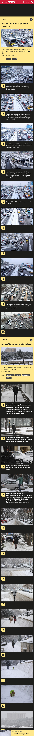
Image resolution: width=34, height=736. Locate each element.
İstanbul (14, 59)
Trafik (8, 59)
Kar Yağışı (17, 375)
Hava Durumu (25, 375)
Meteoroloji (10, 375)
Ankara (9, 378)
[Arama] (32, 2)
